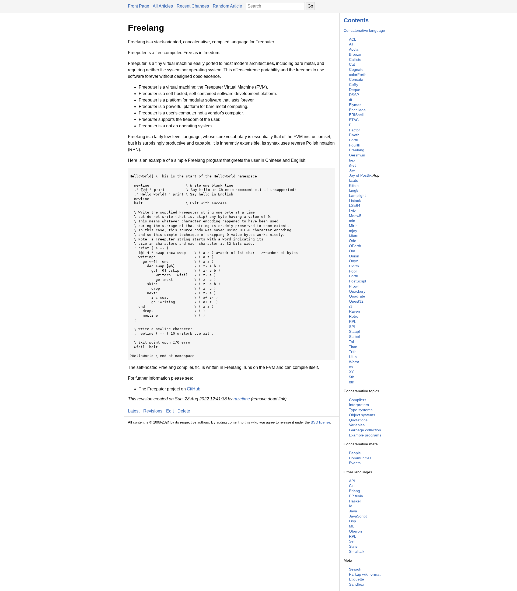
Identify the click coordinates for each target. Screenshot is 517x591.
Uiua (353, 357)
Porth (353, 276)
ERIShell (356, 115)
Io (350, 506)
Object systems (362, 415)
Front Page (138, 6)
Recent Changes (193, 6)
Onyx (353, 261)
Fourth (354, 145)
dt (350, 99)
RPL (352, 321)
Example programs (365, 435)
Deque (354, 90)
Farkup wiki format (364, 574)
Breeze (355, 54)
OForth (355, 246)
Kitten (354, 185)
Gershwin (357, 155)
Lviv (352, 210)
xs (351, 367)
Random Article (227, 6)
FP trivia (356, 496)
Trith (353, 351)
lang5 (353, 190)
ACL (352, 39)
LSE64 (354, 205)
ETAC (354, 120)
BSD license (320, 422)
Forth (353, 140)
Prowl (353, 286)
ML (351, 526)
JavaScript (358, 516)
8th (351, 382)
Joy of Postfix (360, 175)
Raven (354, 311)
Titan (353, 347)
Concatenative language (364, 30)
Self (352, 541)
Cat (352, 64)
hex (352, 160)
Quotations (358, 420)
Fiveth (354, 135)
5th (351, 377)
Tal (351, 342)
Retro (353, 316)
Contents (356, 20)
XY (351, 372)
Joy (352, 170)
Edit (170, 411)
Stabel (354, 336)
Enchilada (357, 110)
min (352, 221)
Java (353, 511)
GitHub (193, 389)
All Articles (163, 6)
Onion (354, 256)
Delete (183, 411)
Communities (360, 458)
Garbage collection (365, 430)
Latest (133, 411)
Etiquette (356, 579)
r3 (350, 306)
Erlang (354, 491)
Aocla (353, 49)
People (355, 453)
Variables (357, 425)
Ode (352, 241)
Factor (354, 130)
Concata (356, 79)
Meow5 (355, 216)
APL (352, 481)
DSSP (354, 95)
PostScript (357, 281)
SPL (352, 326)
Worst (354, 362)
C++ (352, 486)
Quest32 (356, 301)
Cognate (356, 69)
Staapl (354, 331)
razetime (241, 399)
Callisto (355, 59)
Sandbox (356, 584)
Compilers (357, 400)
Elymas (355, 105)
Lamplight (357, 195)
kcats (353, 180)
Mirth (353, 225)
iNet (352, 165)
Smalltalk (356, 551)
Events (355, 463)
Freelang (356, 150)
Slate (353, 546)
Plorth (354, 266)
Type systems (360, 410)
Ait (351, 44)
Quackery (357, 291)
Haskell (355, 501)
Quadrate (357, 296)
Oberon (355, 531)
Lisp (352, 521)
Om (352, 251)
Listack (355, 200)
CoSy (353, 84)
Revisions (152, 411)
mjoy (353, 231)
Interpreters (359, 405)
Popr (353, 271)
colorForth (357, 74)
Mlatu (353, 236)
